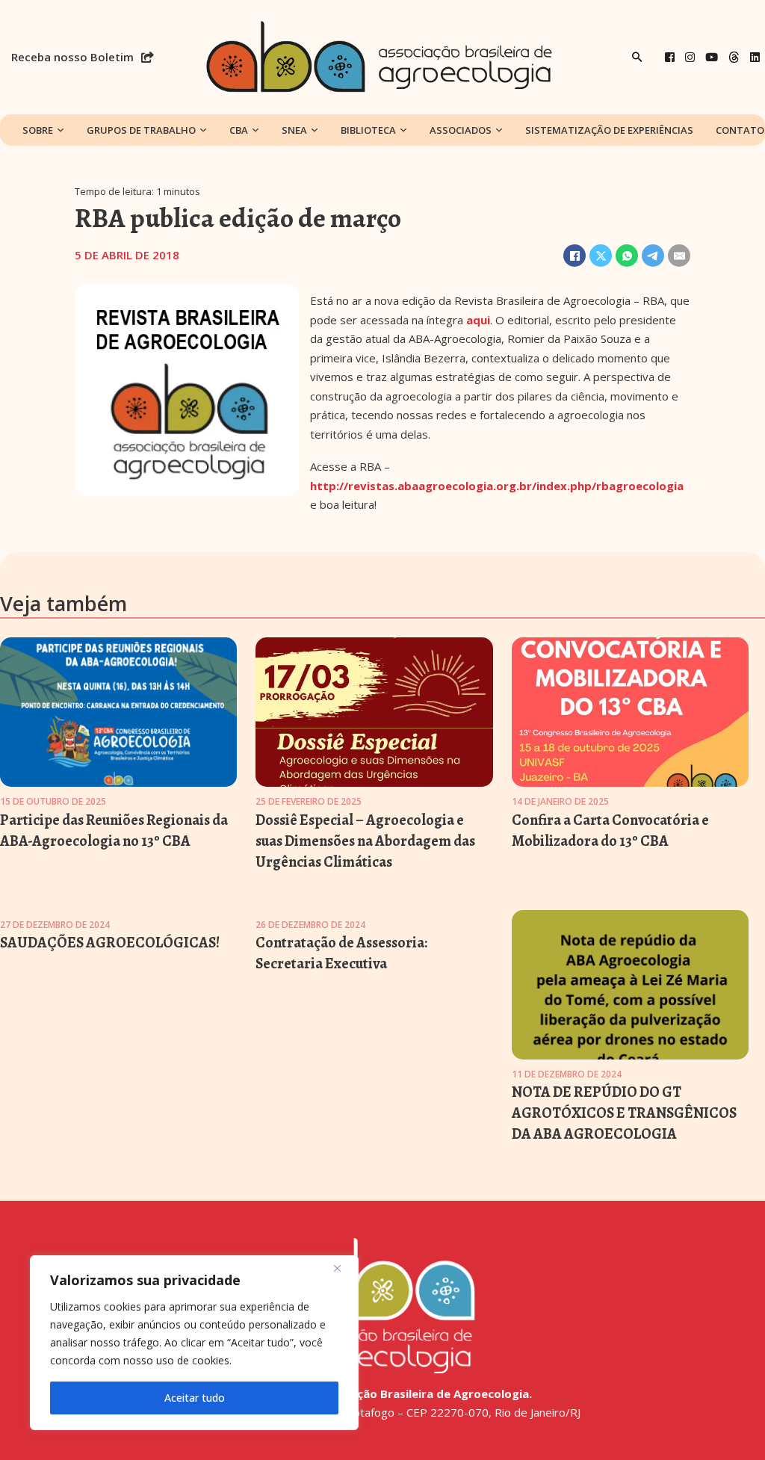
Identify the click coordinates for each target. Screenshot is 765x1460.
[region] (194, 1342)
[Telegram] (653, 255)
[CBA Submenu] (255, 130)
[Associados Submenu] (499, 130)
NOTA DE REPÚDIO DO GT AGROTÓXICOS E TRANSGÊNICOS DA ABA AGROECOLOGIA (624, 1113)
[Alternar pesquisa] (637, 57)
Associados (461, 130)
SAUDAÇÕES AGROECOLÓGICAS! (110, 942)
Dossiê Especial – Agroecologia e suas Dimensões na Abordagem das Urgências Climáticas (365, 841)
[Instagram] (690, 57)
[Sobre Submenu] (60, 130)
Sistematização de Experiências (609, 130)
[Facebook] (670, 57)
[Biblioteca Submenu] (403, 130)
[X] (600, 255)
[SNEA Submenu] (314, 130)
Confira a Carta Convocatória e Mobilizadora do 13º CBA (610, 830)
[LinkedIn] (755, 57)
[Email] (679, 255)
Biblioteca (368, 130)
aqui (478, 319)
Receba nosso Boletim (72, 56)
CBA (238, 130)
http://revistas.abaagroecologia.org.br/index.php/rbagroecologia (497, 485)
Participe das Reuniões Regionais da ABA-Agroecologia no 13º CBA (114, 830)
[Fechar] (343, 1268)
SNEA (294, 130)
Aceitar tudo (194, 1398)
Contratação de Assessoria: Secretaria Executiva (341, 953)
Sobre (37, 130)
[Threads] (734, 57)
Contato (740, 130)
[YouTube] (711, 57)
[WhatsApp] (627, 255)
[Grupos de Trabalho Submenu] (203, 130)
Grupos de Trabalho (141, 130)
